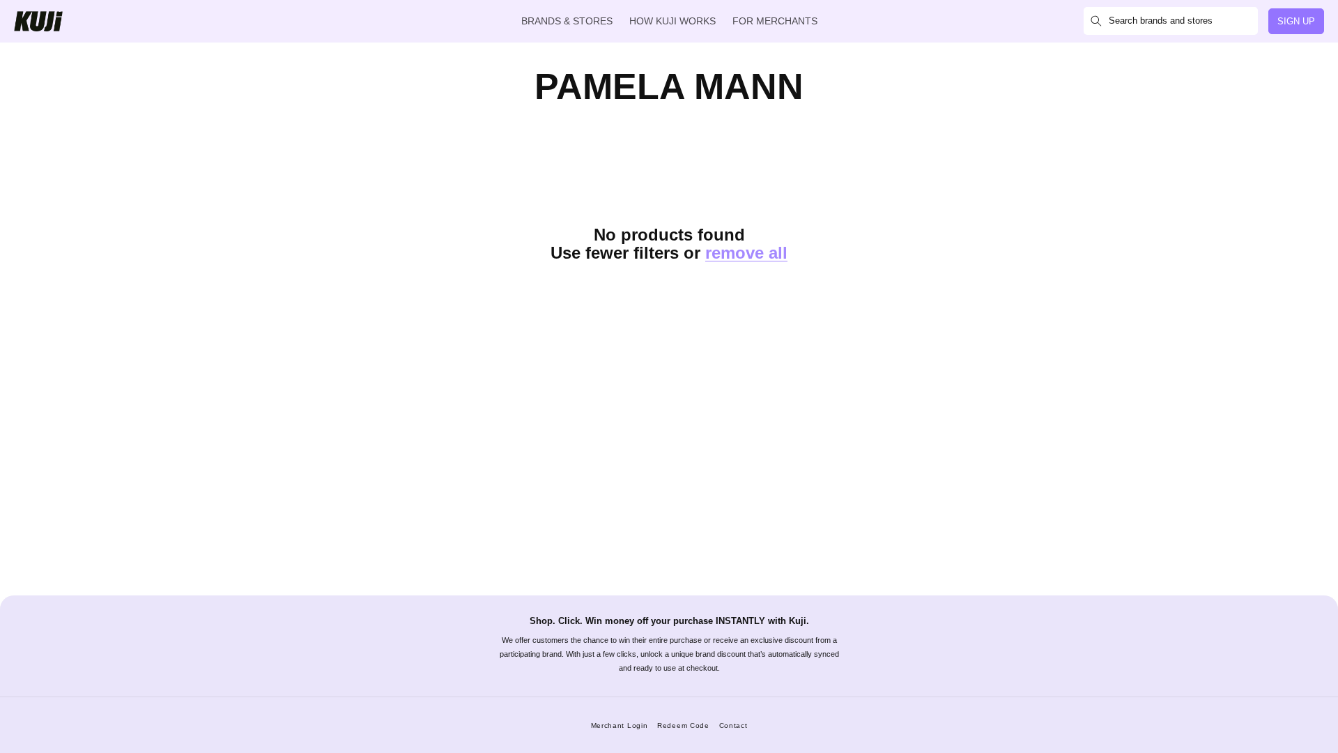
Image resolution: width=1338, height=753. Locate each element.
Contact (733, 725)
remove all (746, 253)
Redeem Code (683, 725)
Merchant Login (619, 725)
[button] (1171, 21)
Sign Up (1296, 21)
